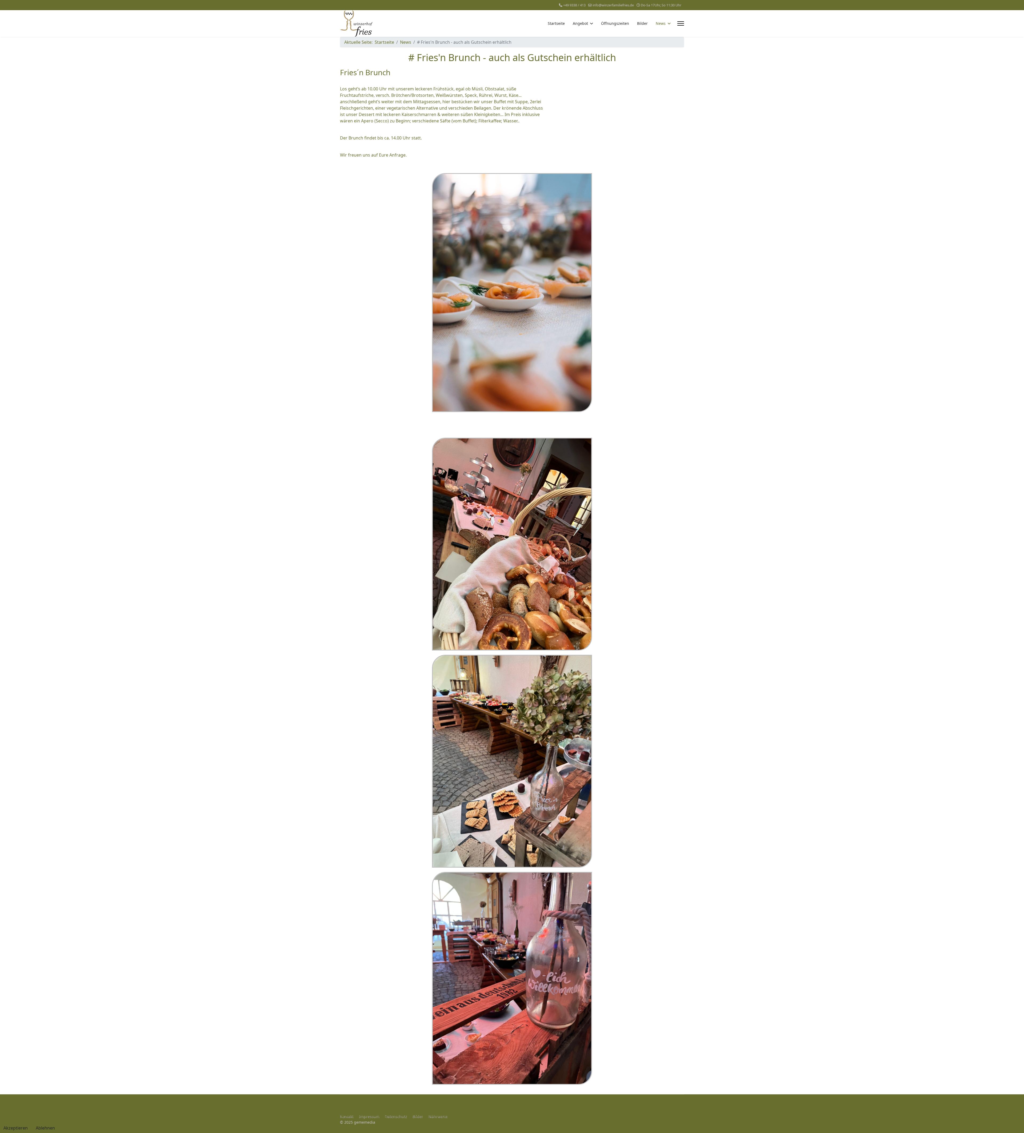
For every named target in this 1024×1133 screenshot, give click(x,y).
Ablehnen (45, 1128)
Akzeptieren (15, 1128)
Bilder (642, 23)
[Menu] (680, 23)
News (661, 23)
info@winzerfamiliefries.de (613, 5)
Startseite (556, 23)
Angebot (580, 23)
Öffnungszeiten (615, 23)
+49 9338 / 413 (574, 5)
